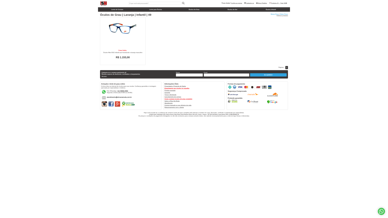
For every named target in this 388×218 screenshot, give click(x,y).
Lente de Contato (117, 9)
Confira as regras (236, 3)
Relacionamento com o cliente (174, 107)
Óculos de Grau (194, 9)
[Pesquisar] (183, 3)
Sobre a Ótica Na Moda (172, 101)
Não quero (104, 76)
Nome (178, 72)
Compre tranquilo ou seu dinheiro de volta (177, 105)
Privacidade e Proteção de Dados (175, 86)
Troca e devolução (170, 94)
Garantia (167, 92)
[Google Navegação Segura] (272, 102)
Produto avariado (170, 90)
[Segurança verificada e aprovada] (233, 101)
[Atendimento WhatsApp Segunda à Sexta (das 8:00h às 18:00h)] (381, 211)
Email (205, 72)
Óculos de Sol (232, 9)
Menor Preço (275, 14)
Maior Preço (284, 14)
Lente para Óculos (155, 9)
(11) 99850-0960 (122, 91)
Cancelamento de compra (172, 97)
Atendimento (168, 103)
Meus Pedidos (262, 3)
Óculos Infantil (271, 9)
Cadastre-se (250, 3)
